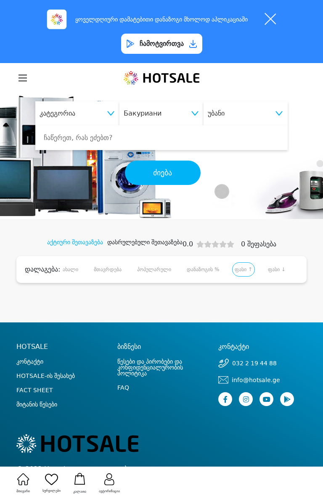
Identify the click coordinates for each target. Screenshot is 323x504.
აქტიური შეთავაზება (75, 242)
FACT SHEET (34, 390)
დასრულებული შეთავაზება (145, 242)
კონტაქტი (29, 361)
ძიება (162, 173)
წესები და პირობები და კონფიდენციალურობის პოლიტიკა (150, 367)
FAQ (123, 387)
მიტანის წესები (36, 404)
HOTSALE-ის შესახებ (45, 375)
